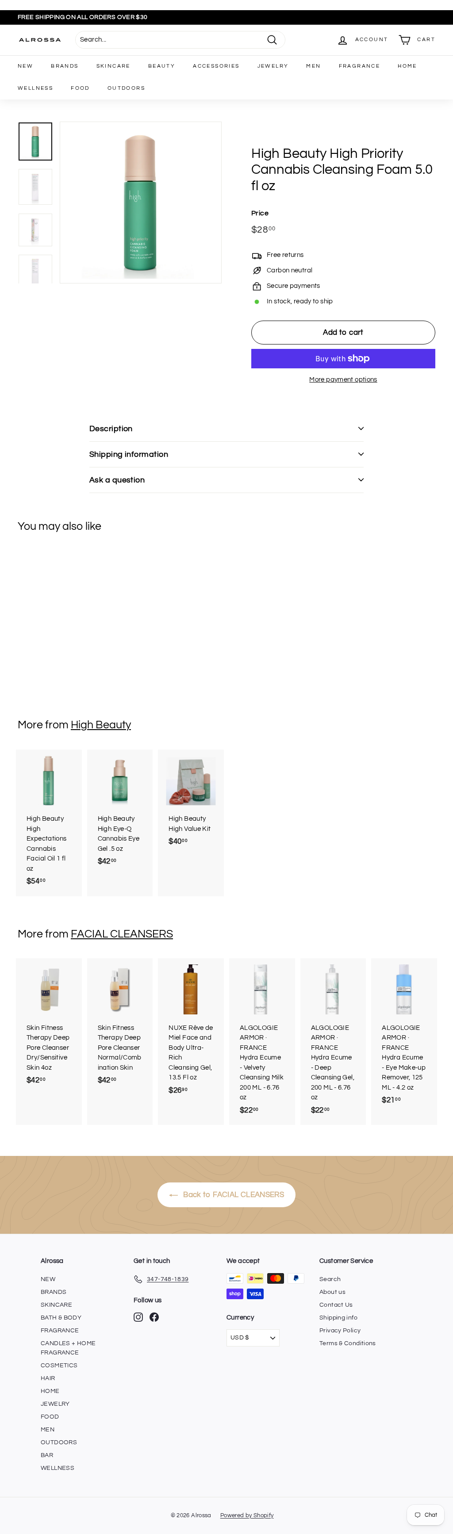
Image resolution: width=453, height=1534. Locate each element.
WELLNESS (35, 88)
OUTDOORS (126, 88)
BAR (47, 1455)
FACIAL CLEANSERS (122, 934)
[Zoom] (140, 202)
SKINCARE (113, 66)
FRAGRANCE (359, 66)
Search (330, 1279)
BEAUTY (161, 66)
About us (332, 1292)
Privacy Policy (340, 1330)
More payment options (343, 379)
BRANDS (64, 66)
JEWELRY (273, 66)
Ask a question (117, 480)
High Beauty (101, 725)
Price (260, 213)
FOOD (80, 88)
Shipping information (128, 454)
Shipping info (338, 1318)
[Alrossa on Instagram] (138, 1317)
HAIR (48, 1378)
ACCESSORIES (216, 66)
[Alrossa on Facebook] (154, 1317)
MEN (313, 66)
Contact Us (336, 1305)
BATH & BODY (61, 1318)
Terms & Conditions (347, 1343)
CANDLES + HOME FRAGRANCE (68, 1348)
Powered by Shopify (247, 1515)
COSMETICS (59, 1365)
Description (111, 429)
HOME (407, 66)
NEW (25, 66)
